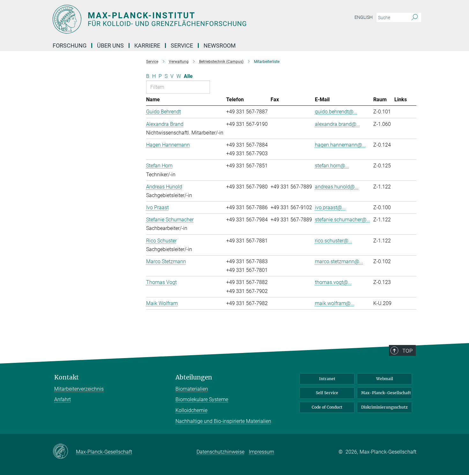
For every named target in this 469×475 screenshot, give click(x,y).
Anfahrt (62, 399)
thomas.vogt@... (333, 282)
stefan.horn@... (332, 166)
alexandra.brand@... (337, 124)
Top (407, 351)
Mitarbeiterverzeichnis (79, 389)
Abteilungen (193, 377)
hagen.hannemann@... (340, 145)
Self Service (327, 392)
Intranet (327, 378)
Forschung (69, 45)
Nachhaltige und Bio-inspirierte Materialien (223, 421)
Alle (188, 76)
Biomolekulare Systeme (201, 399)
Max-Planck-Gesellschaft (386, 392)
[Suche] (414, 17)
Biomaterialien (191, 389)
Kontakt (66, 377)
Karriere (147, 45)
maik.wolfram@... (334, 303)
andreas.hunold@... (337, 187)
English (363, 17)
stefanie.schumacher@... (342, 220)
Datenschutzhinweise (220, 452)
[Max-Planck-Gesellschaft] (64, 451)
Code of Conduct (327, 407)
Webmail (384, 378)
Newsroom (220, 45)
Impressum (261, 452)
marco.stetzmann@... (339, 261)
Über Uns (110, 45)
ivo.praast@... (330, 207)
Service (182, 45)
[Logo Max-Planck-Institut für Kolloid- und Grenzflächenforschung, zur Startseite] (172, 19)
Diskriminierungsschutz (384, 407)
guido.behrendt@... (336, 112)
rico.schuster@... (333, 241)
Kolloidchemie (191, 410)
